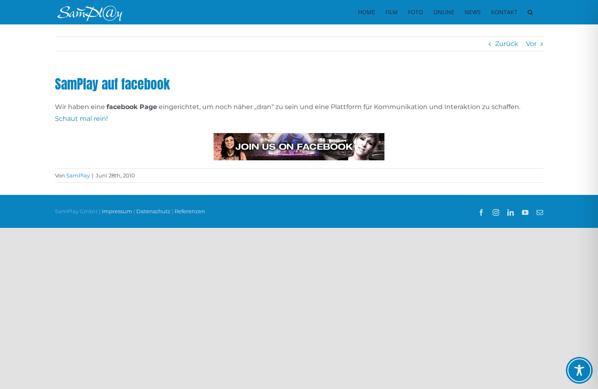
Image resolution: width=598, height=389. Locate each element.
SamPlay (78, 175)
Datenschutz (153, 211)
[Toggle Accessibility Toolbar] (579, 370)
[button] (530, 12)
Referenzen (190, 211)
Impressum (117, 211)
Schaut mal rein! (81, 118)
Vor (531, 44)
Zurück (506, 44)
